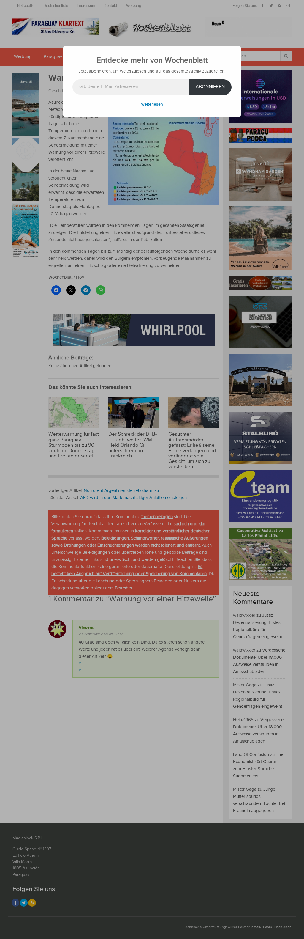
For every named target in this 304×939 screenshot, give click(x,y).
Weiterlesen (152, 104)
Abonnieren (210, 87)
